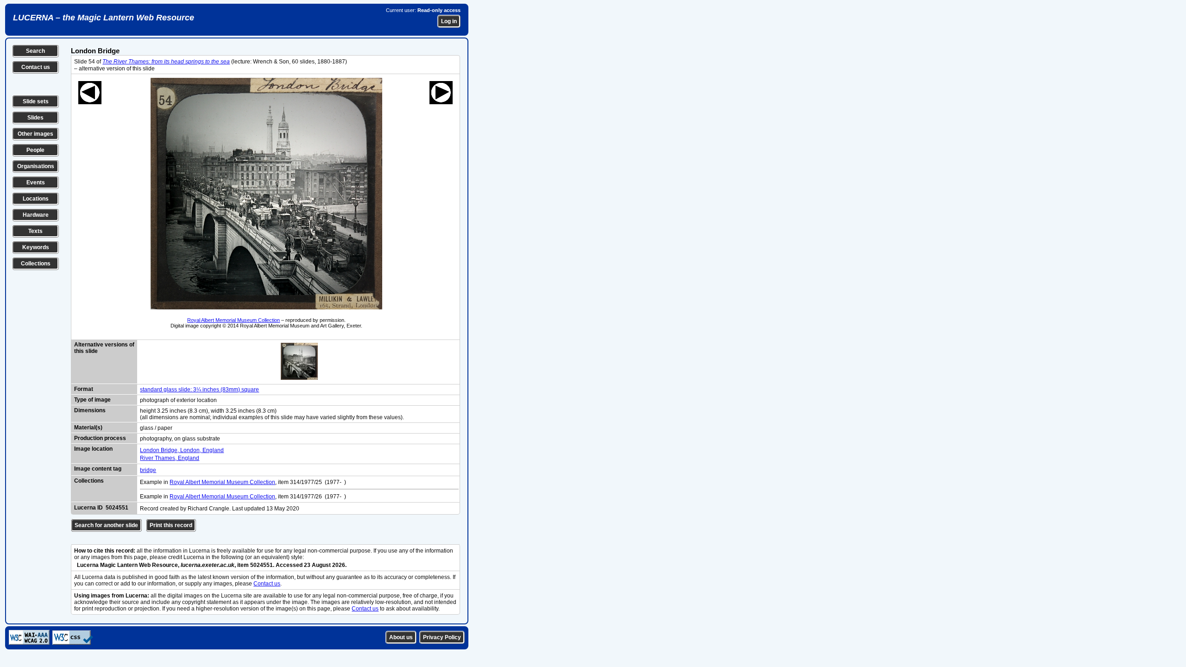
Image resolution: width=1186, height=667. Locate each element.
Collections (35, 263)
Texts (35, 231)
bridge (148, 470)
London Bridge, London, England (182, 450)
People (35, 150)
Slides (35, 117)
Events (35, 182)
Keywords (35, 247)
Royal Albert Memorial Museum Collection (233, 320)
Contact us (35, 67)
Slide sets (36, 101)
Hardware (36, 215)
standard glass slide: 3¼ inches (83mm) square (199, 389)
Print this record (171, 525)
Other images (35, 134)
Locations (36, 198)
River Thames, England (169, 458)
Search (35, 51)
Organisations (35, 166)
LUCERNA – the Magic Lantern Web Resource (103, 17)
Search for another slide (106, 525)
